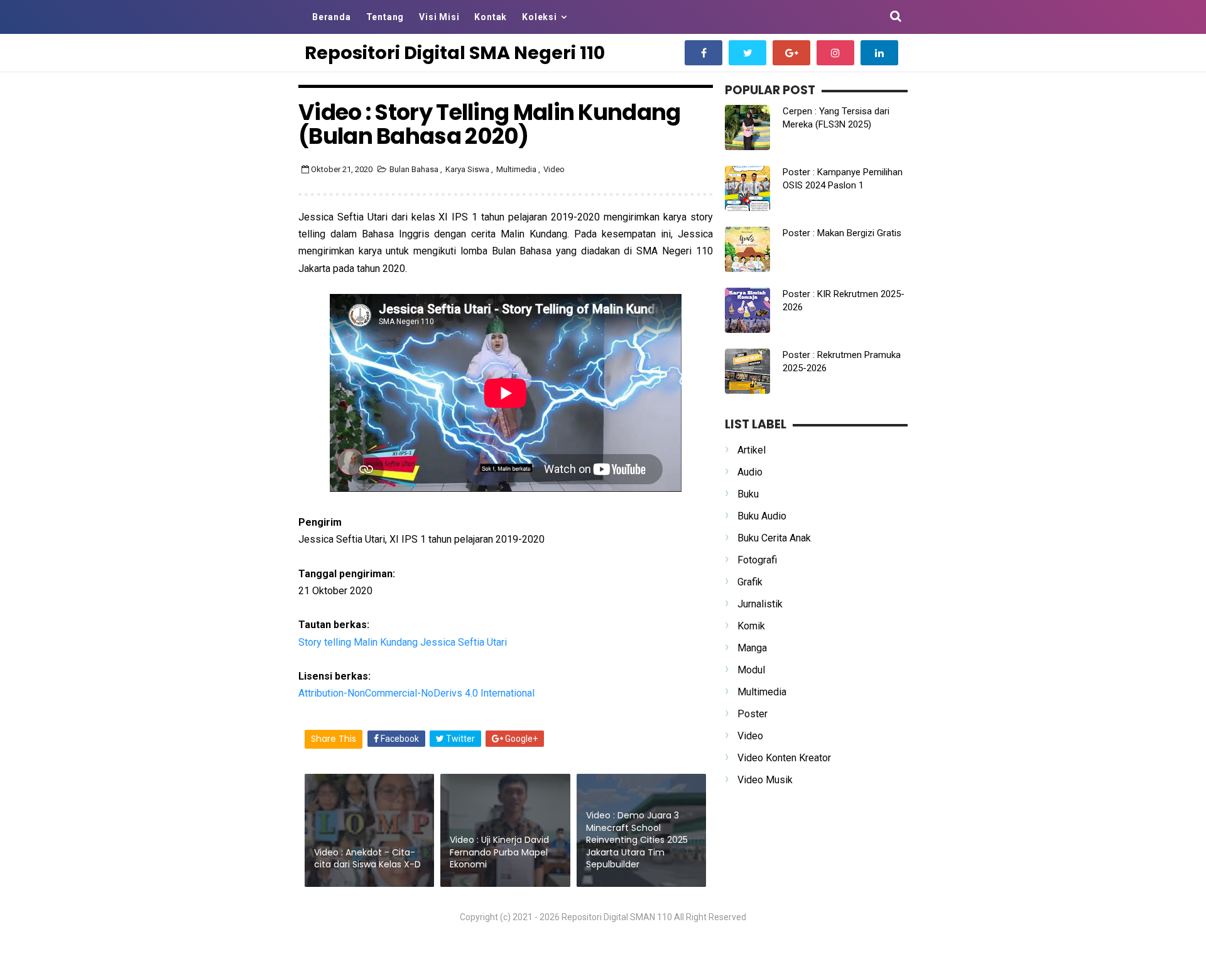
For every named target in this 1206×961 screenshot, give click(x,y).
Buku (748, 494)
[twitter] (747, 52)
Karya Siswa (468, 169)
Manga (752, 648)
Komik (751, 626)
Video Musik (765, 780)
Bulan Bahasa (414, 169)
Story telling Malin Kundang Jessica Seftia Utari (402, 642)
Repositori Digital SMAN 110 (617, 917)
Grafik (750, 582)
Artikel (751, 450)
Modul (751, 670)
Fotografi (757, 560)
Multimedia (517, 169)
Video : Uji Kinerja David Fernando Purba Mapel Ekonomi (499, 852)
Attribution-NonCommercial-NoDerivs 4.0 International (416, 693)
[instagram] (835, 52)
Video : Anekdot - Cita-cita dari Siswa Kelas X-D (367, 858)
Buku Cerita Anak (774, 538)
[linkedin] (879, 52)
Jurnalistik (760, 604)
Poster (752, 714)
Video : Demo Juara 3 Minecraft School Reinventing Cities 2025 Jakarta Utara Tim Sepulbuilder (637, 840)
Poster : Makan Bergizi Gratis (842, 233)
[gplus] (791, 52)
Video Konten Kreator (784, 758)
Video (554, 169)
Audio (750, 472)
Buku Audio (761, 516)
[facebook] (703, 52)
